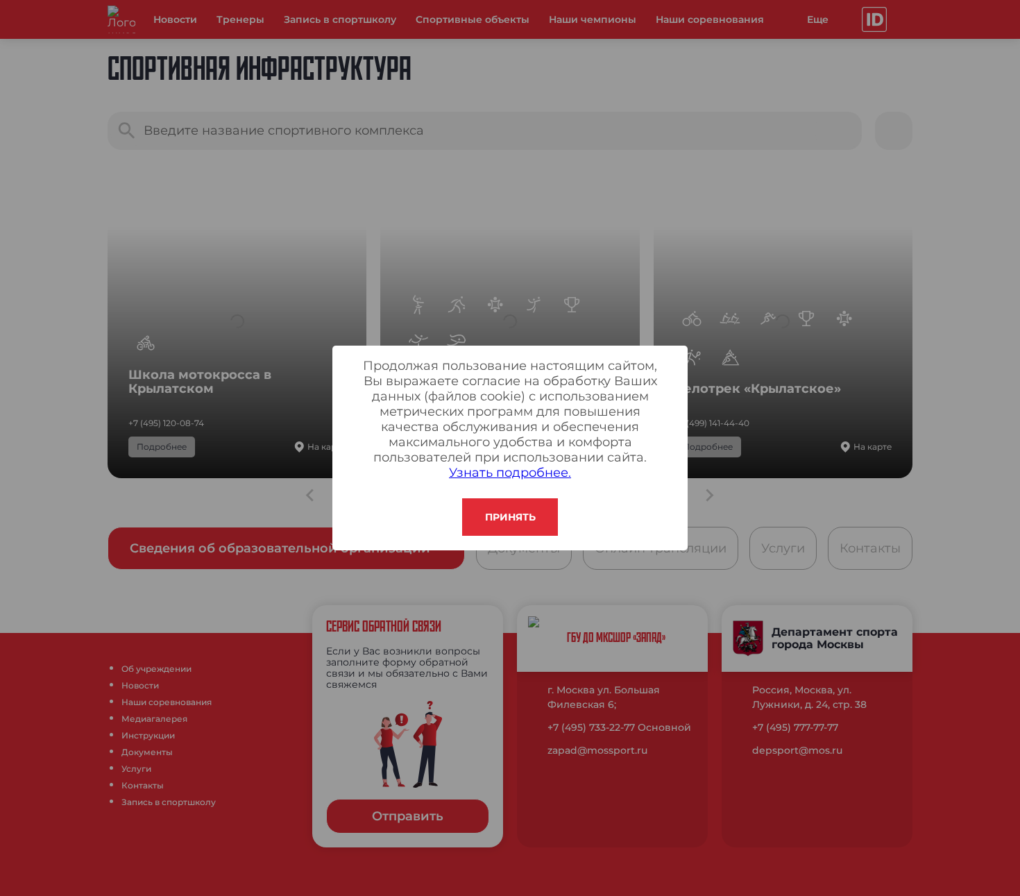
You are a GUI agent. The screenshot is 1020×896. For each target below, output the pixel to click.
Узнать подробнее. (510, 472)
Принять (510, 517)
